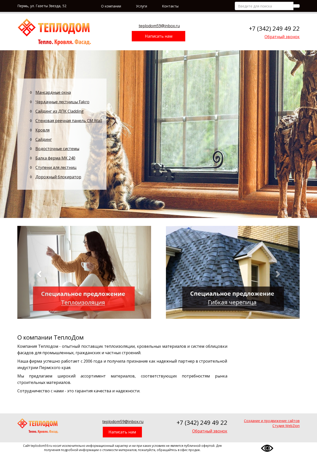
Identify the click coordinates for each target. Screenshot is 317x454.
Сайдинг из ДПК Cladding (59, 111)
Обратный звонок (282, 36)
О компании (111, 6)
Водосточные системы (57, 148)
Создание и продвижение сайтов (272, 420)
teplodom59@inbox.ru (159, 25)
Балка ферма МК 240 (55, 158)
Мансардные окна (53, 92)
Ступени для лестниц (56, 167)
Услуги (141, 6)
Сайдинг (43, 139)
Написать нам (158, 36)
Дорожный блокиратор (58, 177)
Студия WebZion (286, 425)
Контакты (170, 6)
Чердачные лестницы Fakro (62, 102)
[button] (38, 272)
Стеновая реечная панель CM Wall (68, 120)
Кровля (42, 130)
